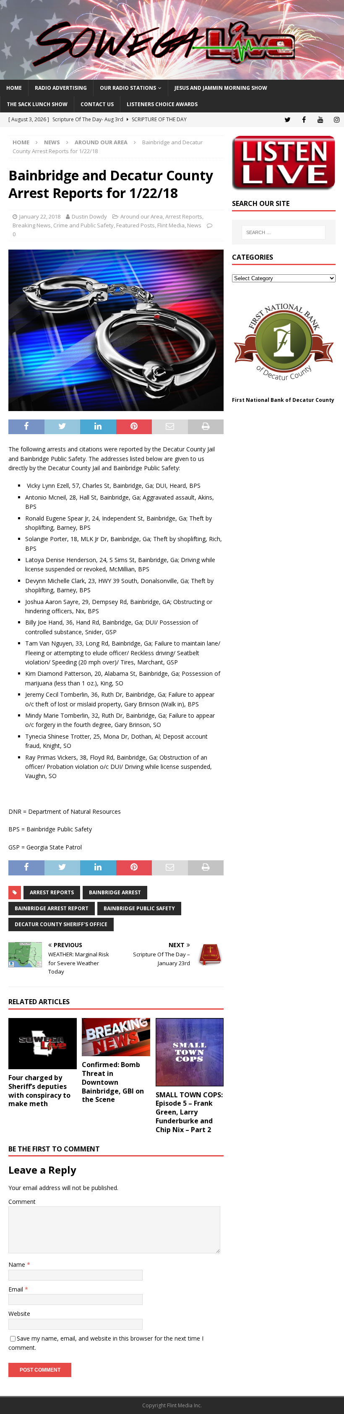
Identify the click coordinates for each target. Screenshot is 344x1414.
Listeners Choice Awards (162, 104)
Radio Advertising (61, 87)
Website (19, 1314)
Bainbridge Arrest (115, 892)
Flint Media (171, 225)
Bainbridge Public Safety (139, 908)
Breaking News (32, 225)
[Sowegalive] (172, 75)
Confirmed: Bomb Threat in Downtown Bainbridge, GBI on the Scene (113, 1082)
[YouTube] (320, 119)
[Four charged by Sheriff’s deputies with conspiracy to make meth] (42, 1043)
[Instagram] (336, 119)
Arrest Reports (183, 216)
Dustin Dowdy (89, 216)
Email (16, 1289)
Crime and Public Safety (83, 225)
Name (17, 1264)
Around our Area (141, 216)
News (52, 142)
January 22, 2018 (39, 216)
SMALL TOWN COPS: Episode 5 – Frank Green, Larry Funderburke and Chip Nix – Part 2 (189, 1112)
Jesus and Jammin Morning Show (221, 87)
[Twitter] (287, 119)
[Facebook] (304, 119)
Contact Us (97, 104)
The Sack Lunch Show (37, 104)
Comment (22, 1202)
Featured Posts (135, 225)
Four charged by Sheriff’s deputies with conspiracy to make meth (39, 1090)
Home (14, 87)
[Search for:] (283, 232)
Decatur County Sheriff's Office (61, 924)
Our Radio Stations (128, 87)
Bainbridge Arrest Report (52, 908)
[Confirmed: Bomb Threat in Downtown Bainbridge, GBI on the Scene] (116, 1037)
